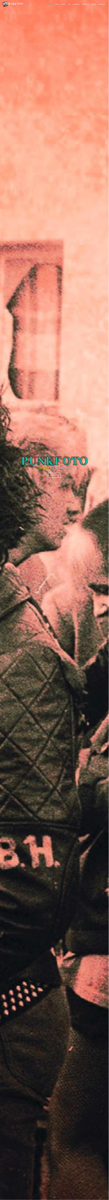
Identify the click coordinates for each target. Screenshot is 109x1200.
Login (93, 4)
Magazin (101, 4)
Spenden (76, 4)
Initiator (85, 4)
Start (51, 4)
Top (69, 4)
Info (57, 4)
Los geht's (54, 475)
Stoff (63, 4)
